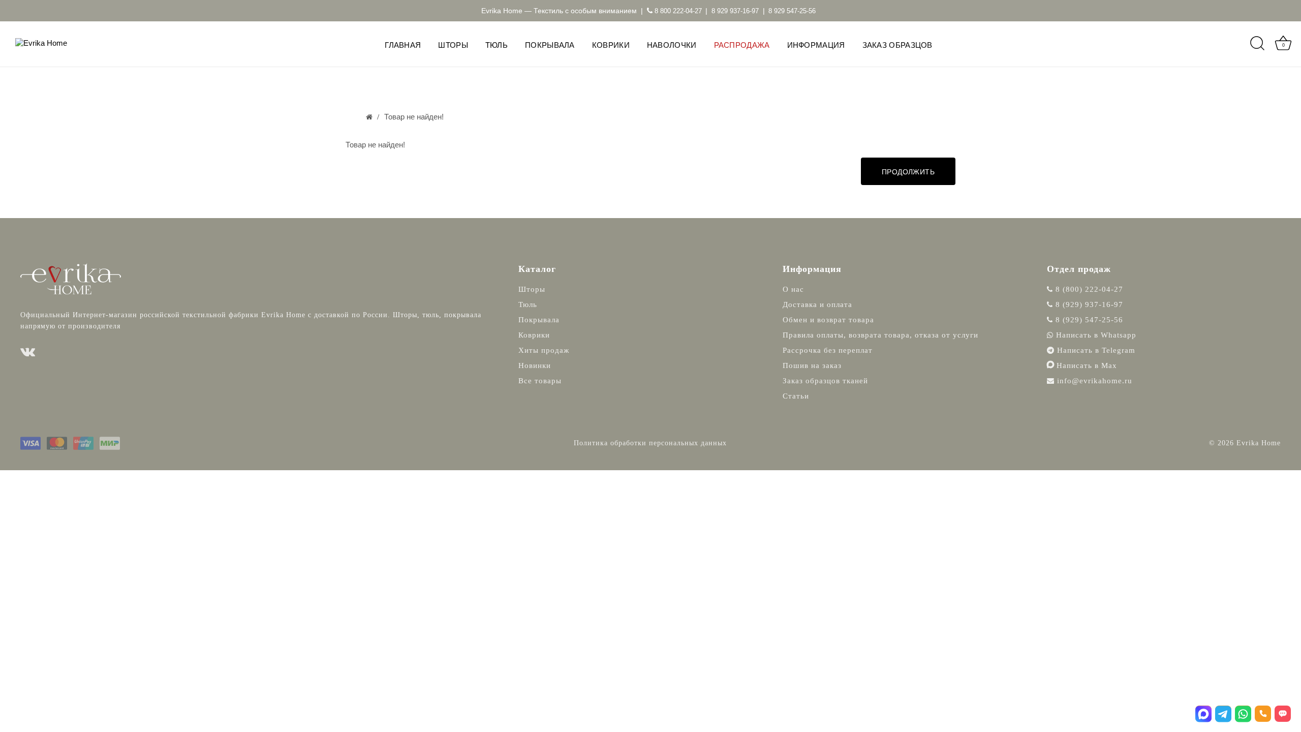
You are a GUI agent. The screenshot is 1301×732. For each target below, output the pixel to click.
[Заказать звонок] (1263, 714)
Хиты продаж (543, 350)
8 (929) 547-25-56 (1088, 320)
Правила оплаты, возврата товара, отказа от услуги (880, 335)
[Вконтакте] (28, 352)
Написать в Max (1085, 365)
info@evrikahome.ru (1094, 381)
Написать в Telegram (1095, 350)
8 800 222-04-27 (677, 11)
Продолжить (908, 172)
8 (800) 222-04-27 (1088, 289)
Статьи (796, 396)
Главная (403, 45)
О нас (793, 289)
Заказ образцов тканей (825, 381)
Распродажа (742, 45)
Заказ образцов (897, 45)
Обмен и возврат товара (828, 320)
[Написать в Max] (1203, 714)
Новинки (534, 365)
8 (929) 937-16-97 (1088, 304)
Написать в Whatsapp (1095, 335)
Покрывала (550, 45)
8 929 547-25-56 (792, 11)
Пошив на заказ (812, 365)
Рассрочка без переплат (828, 350)
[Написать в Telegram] (1223, 714)
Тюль (496, 45)
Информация (816, 45)
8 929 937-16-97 (735, 11)
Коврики (611, 45)
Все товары (540, 381)
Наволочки (672, 45)
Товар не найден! (414, 116)
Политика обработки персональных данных (650, 443)
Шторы (453, 45)
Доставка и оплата (817, 304)
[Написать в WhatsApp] (1243, 714)
